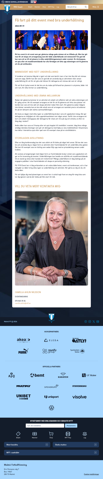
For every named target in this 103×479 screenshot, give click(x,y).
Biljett (30, 7)
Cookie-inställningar (91, 474)
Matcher (37, 7)
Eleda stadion (60, 444)
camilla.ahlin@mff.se (23, 303)
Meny (94, 7)
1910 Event (18, 7)
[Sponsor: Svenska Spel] (34, 3)
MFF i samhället (12, 452)
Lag (58, 7)
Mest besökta (12, 444)
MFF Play (51, 7)
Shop (44, 7)
